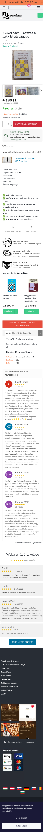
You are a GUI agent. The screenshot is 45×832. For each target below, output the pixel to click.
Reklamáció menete (9, 683)
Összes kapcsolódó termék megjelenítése (23, 324)
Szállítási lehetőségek (11, 117)
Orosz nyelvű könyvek (25, 357)
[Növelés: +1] (11, 122)
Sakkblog (5, 668)
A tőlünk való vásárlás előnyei (13, 665)
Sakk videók (6, 676)
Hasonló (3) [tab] (17, 333)
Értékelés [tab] (27, 333)
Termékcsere (6, 679)
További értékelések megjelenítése (27, 542)
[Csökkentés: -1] (11, 125)
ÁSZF (3, 694)
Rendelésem (6, 672)
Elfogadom (21, 826)
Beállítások (21, 818)
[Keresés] (3, 7)
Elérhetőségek (7, 690)
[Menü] (38, 7)
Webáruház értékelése (22, 554)
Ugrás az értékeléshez (11, 46)
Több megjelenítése (22, 642)
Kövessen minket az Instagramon (21, 742)
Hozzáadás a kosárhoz (26, 124)
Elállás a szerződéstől (10, 687)
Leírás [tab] (8, 333)
